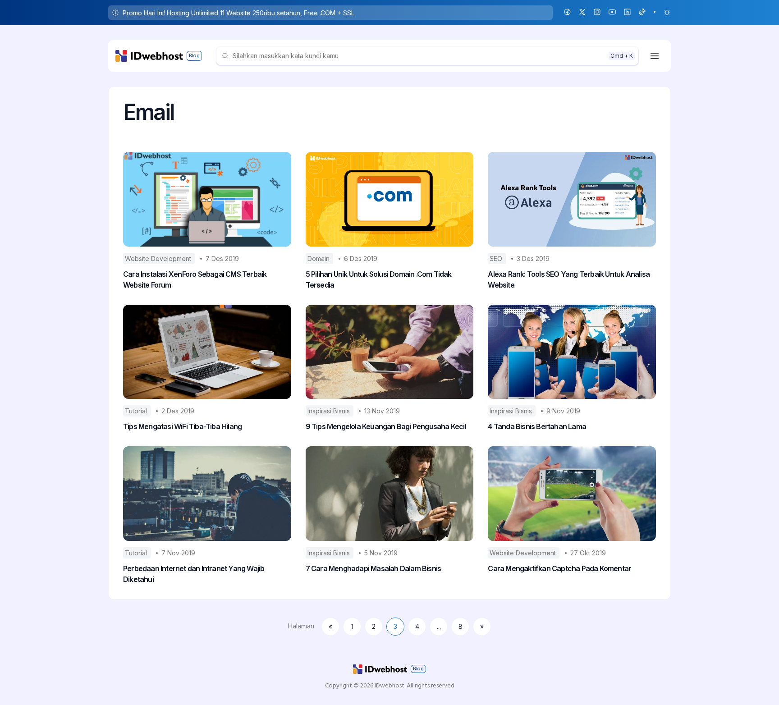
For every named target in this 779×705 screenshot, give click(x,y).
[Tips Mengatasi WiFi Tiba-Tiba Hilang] (207, 352)
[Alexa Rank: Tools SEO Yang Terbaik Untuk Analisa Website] (572, 199)
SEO (497, 258)
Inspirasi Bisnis (329, 411)
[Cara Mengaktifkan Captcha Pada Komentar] (572, 493)
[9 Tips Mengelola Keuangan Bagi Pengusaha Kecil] (390, 352)
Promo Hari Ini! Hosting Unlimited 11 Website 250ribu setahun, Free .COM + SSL (238, 13)
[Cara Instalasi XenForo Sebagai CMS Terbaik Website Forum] (207, 199)
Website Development (159, 258)
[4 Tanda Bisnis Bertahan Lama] (572, 352)
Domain (319, 258)
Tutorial (137, 411)
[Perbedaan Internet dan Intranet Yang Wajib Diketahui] (207, 493)
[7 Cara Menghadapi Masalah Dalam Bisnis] (390, 493)
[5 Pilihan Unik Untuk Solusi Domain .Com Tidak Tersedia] (390, 199)
